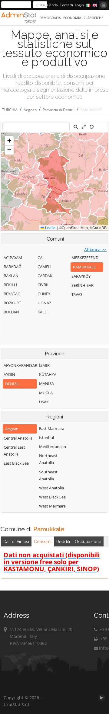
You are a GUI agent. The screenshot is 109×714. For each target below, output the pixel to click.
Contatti (66, 5)
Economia (72, 17)
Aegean (30, 109)
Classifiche (93, 17)
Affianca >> (95, 249)
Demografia (50, 17)
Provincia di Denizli (58, 109)
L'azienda (50, 5)
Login (79, 5)
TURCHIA (10, 109)
